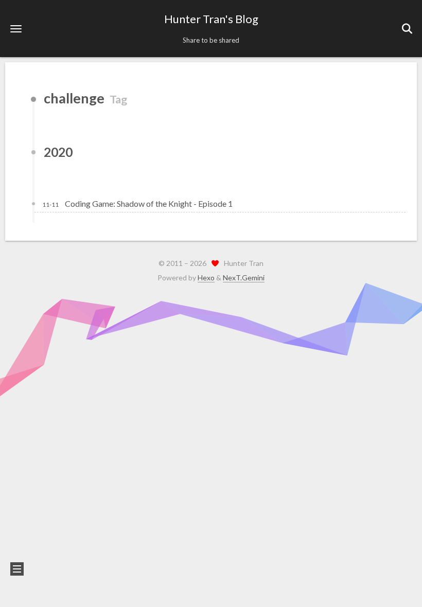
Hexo (206, 277)
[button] (16, 29)
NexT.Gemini (244, 277)
